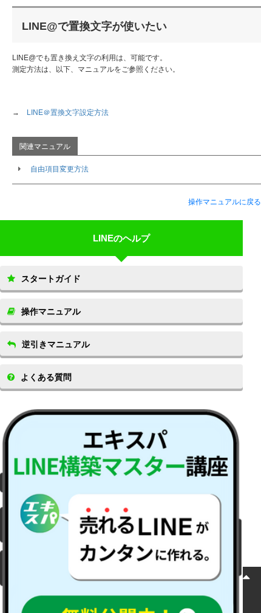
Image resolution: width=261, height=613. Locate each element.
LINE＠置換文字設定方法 (68, 112)
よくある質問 (46, 377)
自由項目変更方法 (59, 169)
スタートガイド (51, 278)
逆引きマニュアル (56, 344)
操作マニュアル (51, 311)
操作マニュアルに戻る (224, 202)
